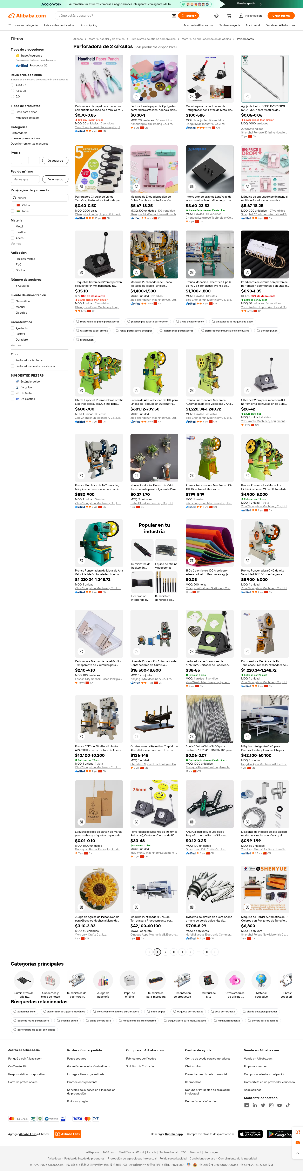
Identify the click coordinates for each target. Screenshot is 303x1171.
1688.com (109, 1152)
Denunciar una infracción (201, 1101)
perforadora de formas (265, 1020)
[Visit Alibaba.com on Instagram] (271, 1105)
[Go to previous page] (149, 952)
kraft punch (87, 339)
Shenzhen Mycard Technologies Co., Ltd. (154, 764)
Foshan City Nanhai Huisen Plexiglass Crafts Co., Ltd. (99, 679)
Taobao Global (168, 1152)
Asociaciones (252, 1089)
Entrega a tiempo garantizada (85, 1074)
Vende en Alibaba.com (258, 1058)
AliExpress (92, 1152)
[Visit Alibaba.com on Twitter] (263, 1105)
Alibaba (78, 39)
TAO (183, 1152)
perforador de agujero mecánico (66, 1011)
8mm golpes (158, 1011)
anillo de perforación (192, 321)
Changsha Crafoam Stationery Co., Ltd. (210, 588)
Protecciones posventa (82, 1082)
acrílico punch (269, 330)
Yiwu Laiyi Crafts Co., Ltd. (91, 934)
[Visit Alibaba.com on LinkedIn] (254, 1105)
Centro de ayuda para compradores (207, 1058)
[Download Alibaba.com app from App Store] (250, 1134)
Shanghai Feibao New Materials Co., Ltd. (265, 934)
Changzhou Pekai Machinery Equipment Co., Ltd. (99, 307)
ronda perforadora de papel (136, 330)
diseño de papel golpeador (262, 1011)
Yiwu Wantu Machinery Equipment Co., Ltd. (265, 421)
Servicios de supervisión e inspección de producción (91, 1091)
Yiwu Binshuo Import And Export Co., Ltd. (265, 307)
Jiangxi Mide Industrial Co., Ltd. (205, 123)
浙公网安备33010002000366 (219, 1164)
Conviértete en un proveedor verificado (269, 1082)
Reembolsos (193, 1082)
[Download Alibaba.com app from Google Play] (281, 1134)
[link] (297, 1132)
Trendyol (195, 1152)
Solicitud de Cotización (140, 1066)
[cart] (230, 16)
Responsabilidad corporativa (26, 1074)
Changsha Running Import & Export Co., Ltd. (99, 214)
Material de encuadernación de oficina (206, 39)
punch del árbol (26, 1011)
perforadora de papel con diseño (36, 1029)
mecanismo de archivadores (139, 1020)
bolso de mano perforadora (33, 1020)
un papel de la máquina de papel (234, 321)
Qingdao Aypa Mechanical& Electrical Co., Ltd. (265, 764)
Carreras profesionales (23, 1082)
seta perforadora (225, 1011)
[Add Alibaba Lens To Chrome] (67, 1134)
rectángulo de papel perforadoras (99, 321)
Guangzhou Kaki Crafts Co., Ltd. (206, 849)
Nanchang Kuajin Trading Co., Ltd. (151, 123)
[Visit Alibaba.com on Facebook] (246, 1105)
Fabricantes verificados (141, 1058)
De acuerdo (55, 160)
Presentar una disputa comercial (206, 1074)
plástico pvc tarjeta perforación (149, 321)
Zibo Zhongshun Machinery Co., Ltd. (153, 299)
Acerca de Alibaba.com (24, 1050)
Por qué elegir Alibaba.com (25, 1058)
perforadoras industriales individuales (227, 330)
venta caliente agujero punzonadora (118, 1011)
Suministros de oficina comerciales (153, 39)
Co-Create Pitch (18, 1066)
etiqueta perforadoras (190, 1011)
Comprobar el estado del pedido (264, 1074)
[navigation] (39, 496)
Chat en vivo (193, 1066)
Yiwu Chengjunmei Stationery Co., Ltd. (99, 127)
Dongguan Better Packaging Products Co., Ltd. (99, 849)
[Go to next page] (215, 952)
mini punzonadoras (229, 1020)
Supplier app (174, 1134)
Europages (211, 1152)
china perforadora (100, 1020)
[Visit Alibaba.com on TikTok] (287, 1105)
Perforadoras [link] (245, 39)
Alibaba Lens (27, 1134)
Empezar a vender (255, 1066)
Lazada (151, 1152)
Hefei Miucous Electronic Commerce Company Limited (210, 934)
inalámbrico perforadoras (178, 330)
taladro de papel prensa (94, 330)
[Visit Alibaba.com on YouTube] (279, 1105)
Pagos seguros (76, 1058)
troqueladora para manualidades (187, 1020)
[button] (173, 15)
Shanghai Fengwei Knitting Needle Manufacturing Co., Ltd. (265, 132)
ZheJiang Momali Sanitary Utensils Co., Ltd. (265, 849)
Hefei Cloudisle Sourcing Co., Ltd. (151, 503)
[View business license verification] (189, 1165)
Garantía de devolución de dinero (88, 1066)
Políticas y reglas (77, 1101)
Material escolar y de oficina (106, 39)
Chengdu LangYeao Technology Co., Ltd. (210, 217)
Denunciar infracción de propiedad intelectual (207, 1091)
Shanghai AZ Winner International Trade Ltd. (154, 214)
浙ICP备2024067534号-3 (257, 1164)
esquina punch (69, 1020)
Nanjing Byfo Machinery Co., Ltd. (151, 679)
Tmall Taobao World (131, 1152)
